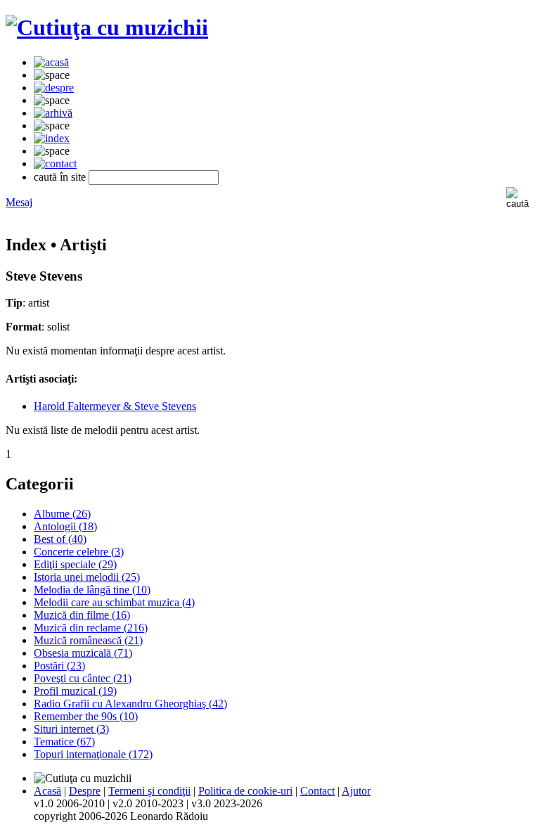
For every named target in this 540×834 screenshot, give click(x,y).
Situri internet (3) (71, 729)
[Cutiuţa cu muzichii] (107, 27)
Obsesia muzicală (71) (83, 653)
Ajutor (356, 791)
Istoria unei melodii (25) (87, 577)
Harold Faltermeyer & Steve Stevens (115, 406)
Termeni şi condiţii (149, 791)
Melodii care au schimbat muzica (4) (114, 602)
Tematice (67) (64, 742)
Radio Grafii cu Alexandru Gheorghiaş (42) (130, 704)
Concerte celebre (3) (79, 552)
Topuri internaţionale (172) (93, 754)
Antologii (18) (65, 526)
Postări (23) (59, 666)
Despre (85, 791)
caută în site (60, 177)
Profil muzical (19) (75, 691)
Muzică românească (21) (88, 640)
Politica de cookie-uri (245, 791)
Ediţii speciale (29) (75, 564)
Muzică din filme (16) (82, 615)
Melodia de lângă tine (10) (92, 590)
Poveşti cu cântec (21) (82, 678)
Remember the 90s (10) (86, 716)
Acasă (47, 791)
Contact (317, 791)
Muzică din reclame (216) (91, 628)
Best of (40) (60, 539)
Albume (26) (62, 514)
